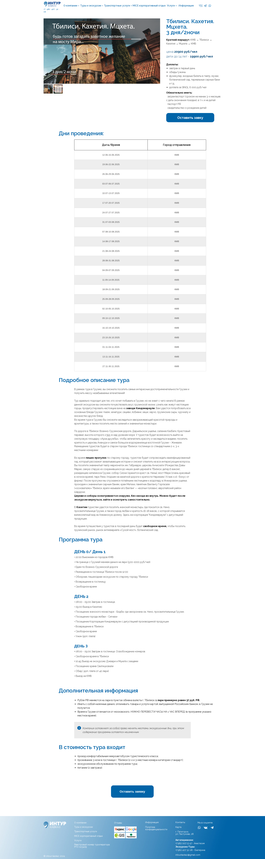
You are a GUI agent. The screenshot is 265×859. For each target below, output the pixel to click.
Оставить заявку (132, 791)
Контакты (180, 822)
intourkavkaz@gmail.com (187, 855)
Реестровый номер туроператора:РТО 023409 (92, 845)
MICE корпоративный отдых (149, 5)
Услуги (171, 5)
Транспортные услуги (117, 5)
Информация (186, 5)
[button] (190, 117)
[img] (119, 829)
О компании (70, 5)
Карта (178, 827)
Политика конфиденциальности (156, 828)
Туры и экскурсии (90, 5)
